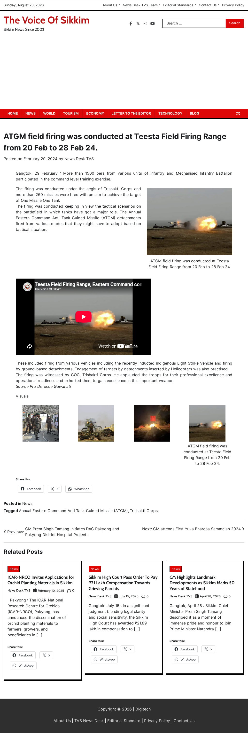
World (49, 113)
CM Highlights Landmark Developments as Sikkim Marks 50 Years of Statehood (202, 583)
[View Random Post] (238, 113)
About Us (110, 5)
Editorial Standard (123, 720)
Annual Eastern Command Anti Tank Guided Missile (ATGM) (73, 510)
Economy (95, 113)
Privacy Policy (233, 5)
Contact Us (208, 5)
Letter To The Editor (131, 113)
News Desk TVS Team (140, 5)
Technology (170, 113)
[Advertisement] (124, 72)
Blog (194, 113)
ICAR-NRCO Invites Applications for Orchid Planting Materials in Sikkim (41, 580)
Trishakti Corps (144, 510)
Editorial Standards (178, 5)
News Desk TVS (79, 158)
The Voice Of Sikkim (47, 20)
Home (13, 113)
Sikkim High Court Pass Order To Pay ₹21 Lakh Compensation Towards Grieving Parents (123, 583)
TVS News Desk (89, 720)
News (30, 113)
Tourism (71, 113)
